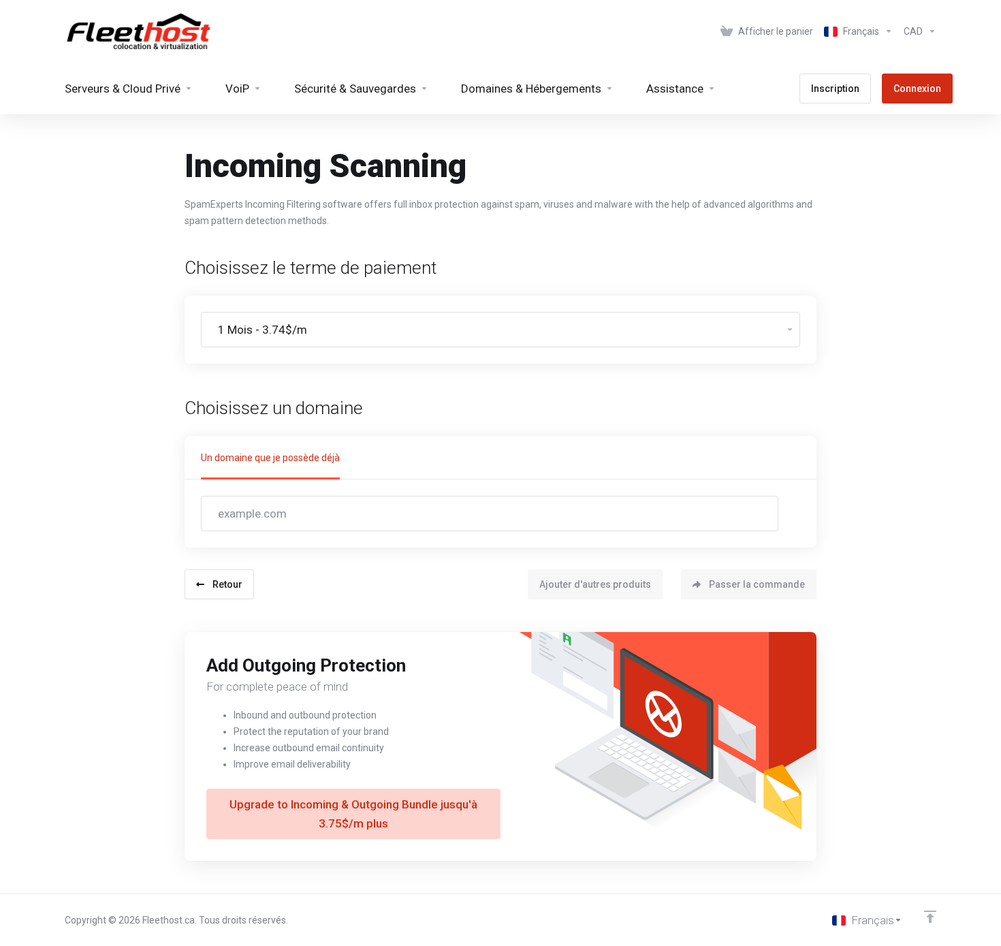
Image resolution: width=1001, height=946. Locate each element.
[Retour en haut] (930, 916)
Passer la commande (757, 584)
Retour (227, 584)
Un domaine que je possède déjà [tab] (270, 457)
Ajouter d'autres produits (595, 584)
